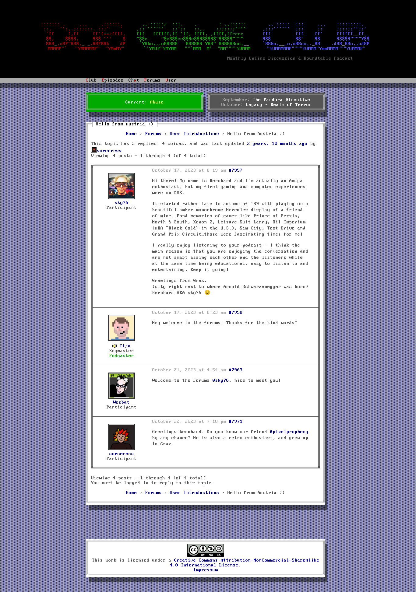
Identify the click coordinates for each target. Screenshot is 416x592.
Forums (153, 133)
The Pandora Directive (281, 99)
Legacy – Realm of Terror (279, 104)
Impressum (205, 570)
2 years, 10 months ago (277, 143)
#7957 (236, 170)
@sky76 (221, 380)
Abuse (157, 102)
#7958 (236, 312)
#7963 (236, 370)
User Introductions (194, 133)
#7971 (236, 421)
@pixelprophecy (289, 431)
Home (131, 133)
